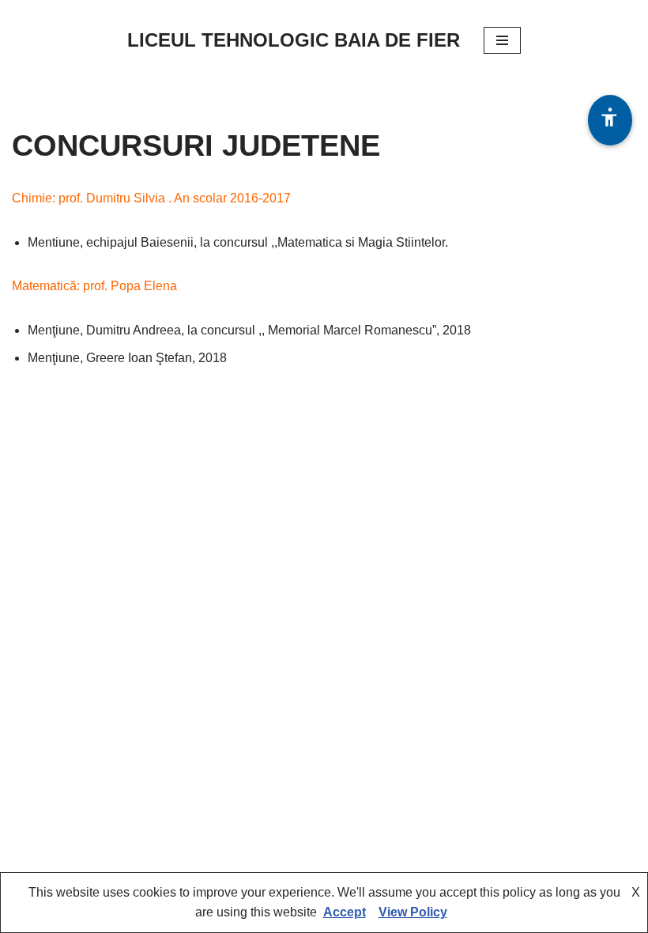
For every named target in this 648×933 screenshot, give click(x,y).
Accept (344, 912)
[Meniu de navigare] (502, 40)
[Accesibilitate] (610, 120)
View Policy (413, 912)
